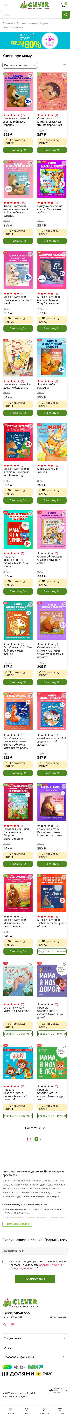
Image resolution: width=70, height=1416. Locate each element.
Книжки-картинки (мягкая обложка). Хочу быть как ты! (48, 300)
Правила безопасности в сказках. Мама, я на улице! (15, 561)
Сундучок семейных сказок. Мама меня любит (50, 209)
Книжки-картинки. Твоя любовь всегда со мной (17, 300)
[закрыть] (66, 1390)
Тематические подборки (32, 23)
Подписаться (35, 1279)
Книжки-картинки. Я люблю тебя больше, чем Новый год (16, 472)
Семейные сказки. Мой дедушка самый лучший (51, 741)
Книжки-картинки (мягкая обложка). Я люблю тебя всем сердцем (15, 210)
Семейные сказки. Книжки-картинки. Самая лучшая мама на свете (50, 652)
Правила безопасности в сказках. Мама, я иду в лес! (51, 1094)
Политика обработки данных (58, 1390)
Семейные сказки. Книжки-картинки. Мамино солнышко (49, 832)
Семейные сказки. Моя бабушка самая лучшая (17, 651)
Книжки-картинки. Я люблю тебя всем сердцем (16, 122)
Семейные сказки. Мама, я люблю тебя (16, 1009)
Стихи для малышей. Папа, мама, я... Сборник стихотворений (16, 833)
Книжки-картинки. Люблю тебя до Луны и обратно (51, 923)
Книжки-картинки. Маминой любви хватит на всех (15, 923)
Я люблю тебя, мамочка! (46, 386)
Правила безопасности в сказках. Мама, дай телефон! (15, 1094)
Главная (7, 23)
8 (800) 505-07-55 (16, 1313)
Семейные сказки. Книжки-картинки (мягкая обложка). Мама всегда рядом (15, 743)
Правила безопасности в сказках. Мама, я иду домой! (50, 1012)
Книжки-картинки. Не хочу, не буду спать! (17, 386)
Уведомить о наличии (52, 951)
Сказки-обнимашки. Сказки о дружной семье (50, 560)
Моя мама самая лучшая (47, 470)
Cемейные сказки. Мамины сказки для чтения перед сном (49, 122)
